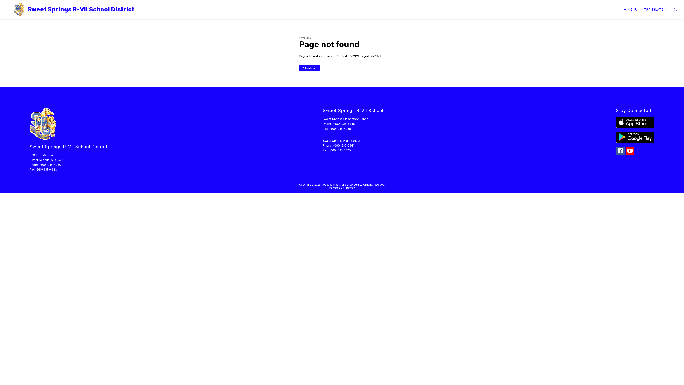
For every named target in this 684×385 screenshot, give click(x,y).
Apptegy (350, 187)
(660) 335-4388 (46, 169)
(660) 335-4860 (50, 164)
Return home (309, 68)
